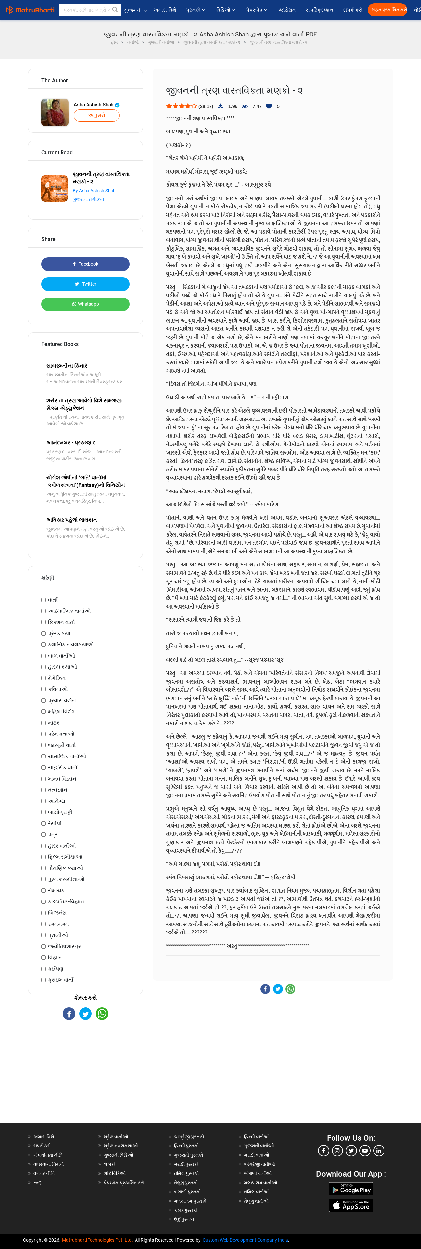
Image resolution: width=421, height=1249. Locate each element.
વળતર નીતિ (44, 1173)
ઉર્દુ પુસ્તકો (184, 1219)
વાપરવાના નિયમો (49, 1164)
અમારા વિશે (164, 9)
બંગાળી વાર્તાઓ (258, 1173)
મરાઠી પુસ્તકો (186, 1164)
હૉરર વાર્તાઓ (62, 846)
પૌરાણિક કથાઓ (65, 868)
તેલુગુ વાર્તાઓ (256, 1201)
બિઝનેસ (57, 913)
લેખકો (110, 1164)
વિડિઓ (224, 9)
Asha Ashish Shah (94, 105)
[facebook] (323, 1150)
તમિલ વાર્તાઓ (257, 1191)
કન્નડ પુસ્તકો (186, 1210)
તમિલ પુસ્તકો (186, 1173)
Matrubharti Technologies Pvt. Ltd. (98, 1240)
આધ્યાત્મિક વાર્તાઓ (69, 611)
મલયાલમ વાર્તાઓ (260, 1182)
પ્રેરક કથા (59, 633)
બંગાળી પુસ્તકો (187, 1191)
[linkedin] (378, 1150)
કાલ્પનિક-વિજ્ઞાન (66, 902)
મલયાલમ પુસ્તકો (190, 1201)
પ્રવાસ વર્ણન (62, 700)
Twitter (88, 284)
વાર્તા (53, 600)
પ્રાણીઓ (58, 935)
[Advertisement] (85, 1077)
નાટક (54, 723)
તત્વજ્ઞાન (57, 790)
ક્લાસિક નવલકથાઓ (71, 644)
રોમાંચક (56, 890)
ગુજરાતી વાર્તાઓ (259, 1145)
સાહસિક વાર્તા (62, 767)
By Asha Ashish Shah (94, 190)
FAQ (37, 1182)
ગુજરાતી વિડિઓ (118, 1155)
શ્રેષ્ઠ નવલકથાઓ (121, 1145)
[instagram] (337, 1150)
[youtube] (365, 1150)
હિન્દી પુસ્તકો (186, 1145)
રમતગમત (58, 924)
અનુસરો (96, 115)
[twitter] (351, 1150)
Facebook (87, 264)
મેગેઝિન (57, 678)
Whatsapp (88, 304)
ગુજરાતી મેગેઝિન (88, 199)
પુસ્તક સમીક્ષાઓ (66, 879)
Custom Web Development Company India (245, 1240)
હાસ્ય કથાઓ (62, 667)
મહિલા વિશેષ (61, 712)
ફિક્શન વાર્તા (61, 622)
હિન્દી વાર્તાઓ (257, 1136)
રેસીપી (55, 823)
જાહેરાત (287, 9)
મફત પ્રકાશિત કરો (389, 9)
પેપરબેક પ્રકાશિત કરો (124, 1182)
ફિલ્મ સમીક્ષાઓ (65, 857)
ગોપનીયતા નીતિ (47, 1155)
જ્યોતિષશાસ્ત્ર (64, 946)
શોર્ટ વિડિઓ (115, 1173)
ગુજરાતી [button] (133, 10)
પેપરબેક (255, 9)
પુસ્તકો (194, 9)
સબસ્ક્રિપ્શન (319, 9)
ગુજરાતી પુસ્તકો (188, 1155)
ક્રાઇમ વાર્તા (60, 980)
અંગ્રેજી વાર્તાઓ (259, 1164)
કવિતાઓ (58, 689)
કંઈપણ (55, 969)
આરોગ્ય (56, 801)
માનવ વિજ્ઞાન (62, 779)
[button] (115, 10)
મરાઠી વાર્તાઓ (256, 1155)
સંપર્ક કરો (353, 9)
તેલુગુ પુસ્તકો (186, 1182)
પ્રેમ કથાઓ (61, 734)
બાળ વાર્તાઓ (61, 656)
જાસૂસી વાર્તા (62, 745)
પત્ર (53, 834)
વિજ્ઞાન (55, 957)
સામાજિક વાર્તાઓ (67, 756)
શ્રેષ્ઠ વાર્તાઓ (116, 1136)
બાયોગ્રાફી (60, 812)
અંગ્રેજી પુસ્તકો (189, 1136)
